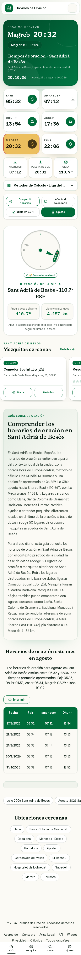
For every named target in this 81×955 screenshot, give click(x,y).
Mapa (20, 392)
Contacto (28, 935)
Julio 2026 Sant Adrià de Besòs (28, 801)
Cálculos (36, 940)
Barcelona (31, 848)
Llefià (17, 829)
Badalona (24, 839)
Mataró (30, 877)
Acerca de (11, 935)
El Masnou (59, 858)
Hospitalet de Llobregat (30, 867)
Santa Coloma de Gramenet (48, 829)
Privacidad (19, 940)
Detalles (65, 349)
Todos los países (57, 940)
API (61, 935)
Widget (72, 935)
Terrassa (50, 877)
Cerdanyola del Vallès (29, 858)
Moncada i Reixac (51, 839)
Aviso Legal (47, 935)
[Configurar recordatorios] (32, 99)
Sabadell (61, 867)
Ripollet (52, 848)
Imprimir (19, 699)
